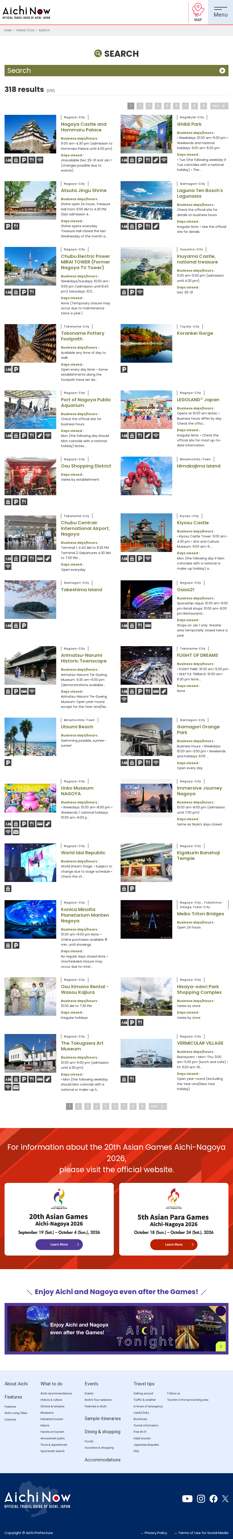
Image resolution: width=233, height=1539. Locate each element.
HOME (8, 30)
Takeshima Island (81, 589)
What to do (52, 1383)
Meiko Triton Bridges (200, 914)
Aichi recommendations (56, 1393)
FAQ (136, 1451)
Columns (10, 1419)
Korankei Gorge (195, 333)
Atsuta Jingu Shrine (84, 190)
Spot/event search (53, 1451)
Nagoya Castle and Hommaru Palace (83, 127)
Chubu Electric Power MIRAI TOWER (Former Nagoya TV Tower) (85, 262)
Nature (45, 1425)
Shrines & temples (52, 1406)
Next (216, 106)
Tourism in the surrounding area (187, 1399)
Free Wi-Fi (140, 1431)
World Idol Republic (83, 853)
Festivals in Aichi (95, 1406)
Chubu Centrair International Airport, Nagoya (85, 528)
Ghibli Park (189, 124)
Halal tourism (142, 1438)
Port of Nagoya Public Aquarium (86, 402)
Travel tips (144, 1383)
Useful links (141, 1412)
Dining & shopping (102, 1431)
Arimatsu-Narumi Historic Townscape (84, 658)
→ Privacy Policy (153, 1532)
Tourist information (146, 1425)
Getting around (143, 1393)
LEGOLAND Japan (198, 399)
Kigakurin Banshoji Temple (198, 856)
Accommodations (103, 1460)
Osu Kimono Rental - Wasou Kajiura (85, 989)
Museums (47, 1412)
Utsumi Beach (77, 727)
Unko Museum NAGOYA (77, 791)
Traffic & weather (145, 1399)
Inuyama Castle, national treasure (197, 259)
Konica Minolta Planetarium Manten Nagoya (85, 915)
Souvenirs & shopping (99, 1447)
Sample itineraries (103, 1418)
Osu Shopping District (86, 466)
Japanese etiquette (146, 1444)
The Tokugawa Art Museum (82, 1046)
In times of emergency (148, 1406)
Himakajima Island (198, 466)
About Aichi (16, 1383)
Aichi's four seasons (98, 1399)
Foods (89, 1441)
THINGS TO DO (25, 30)
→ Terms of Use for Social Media (201, 1532)
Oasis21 (186, 589)
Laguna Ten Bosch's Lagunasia (200, 193)
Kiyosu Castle (193, 523)
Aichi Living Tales (16, 1413)
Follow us (173, 1393)
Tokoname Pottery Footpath (82, 336)
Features (13, 1397)
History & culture (51, 1399)
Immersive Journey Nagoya (199, 791)
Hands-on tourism (52, 1431)
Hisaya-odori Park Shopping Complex (199, 989)
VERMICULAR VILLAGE (200, 1043)
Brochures (140, 1419)
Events (91, 1383)
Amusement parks (53, 1438)
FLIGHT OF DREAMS (197, 655)
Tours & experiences (54, 1444)
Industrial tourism (52, 1419)
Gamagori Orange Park (198, 730)
